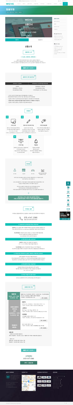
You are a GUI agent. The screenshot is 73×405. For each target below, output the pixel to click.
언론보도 (24, 3)
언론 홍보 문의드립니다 (56, 380)
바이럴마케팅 (36, 3)
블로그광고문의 (55, 387)
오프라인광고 (42, 3)
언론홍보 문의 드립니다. (56, 382)
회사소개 (19, 3)
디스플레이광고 (49, 3)
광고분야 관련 (55, 377)
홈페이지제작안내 (57, 21)
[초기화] (34, 385)
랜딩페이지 (40, 39)
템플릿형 (20, 12)
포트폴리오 (56, 29)
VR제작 (60, 3)
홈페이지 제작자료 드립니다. (57, 384)
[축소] (34, 383)
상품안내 (16, 12)
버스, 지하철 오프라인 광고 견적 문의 (58, 376)
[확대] (34, 381)
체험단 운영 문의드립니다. (57, 379)
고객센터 (65, 3)
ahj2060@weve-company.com (12, 387)
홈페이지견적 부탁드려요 (57, 386)
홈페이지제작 (30, 3)
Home (8, 12)
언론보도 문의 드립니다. (56, 383)
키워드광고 (55, 3)
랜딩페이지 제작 (56, 26)
